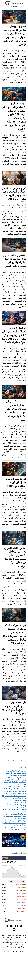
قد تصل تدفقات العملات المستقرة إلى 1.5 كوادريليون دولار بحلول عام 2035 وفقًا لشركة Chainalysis (14, 798)
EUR (11, 881)
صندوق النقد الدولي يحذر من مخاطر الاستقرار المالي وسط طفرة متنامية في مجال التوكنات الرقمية (15, 816)
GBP (23, 881)
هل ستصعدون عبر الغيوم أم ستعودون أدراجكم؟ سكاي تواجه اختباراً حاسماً (14, 707)
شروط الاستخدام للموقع (8, 951)
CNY (17, 881)
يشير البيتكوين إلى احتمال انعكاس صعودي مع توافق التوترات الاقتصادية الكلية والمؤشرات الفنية (14, 805)
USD (5, 881)
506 (13, 760)
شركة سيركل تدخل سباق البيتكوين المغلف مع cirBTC (15, 482)
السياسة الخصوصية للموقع (19, 951)
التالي (7, 760)
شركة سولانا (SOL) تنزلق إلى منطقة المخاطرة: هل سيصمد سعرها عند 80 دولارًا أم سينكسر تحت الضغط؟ (14, 823)
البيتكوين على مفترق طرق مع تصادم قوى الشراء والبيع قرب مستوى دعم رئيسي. (14, 260)
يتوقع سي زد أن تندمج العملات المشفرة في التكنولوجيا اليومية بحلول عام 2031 (14, 193)
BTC (4, 858)
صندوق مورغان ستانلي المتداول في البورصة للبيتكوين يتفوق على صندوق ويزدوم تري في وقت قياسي (16, 773)
